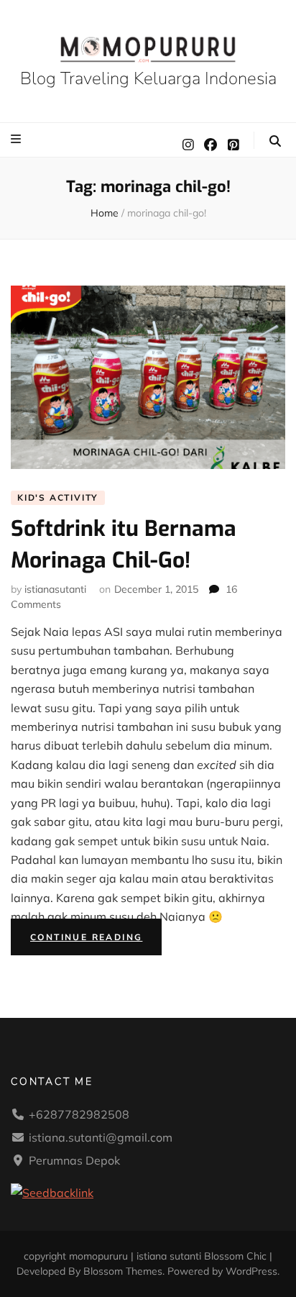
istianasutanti (55, 589)
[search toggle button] (275, 141)
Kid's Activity (57, 497)
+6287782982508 (79, 1114)
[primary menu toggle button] (17, 139)
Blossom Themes (122, 1271)
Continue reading (96, 939)
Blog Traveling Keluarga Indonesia (148, 78)
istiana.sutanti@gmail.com (100, 1137)
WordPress (251, 1271)
